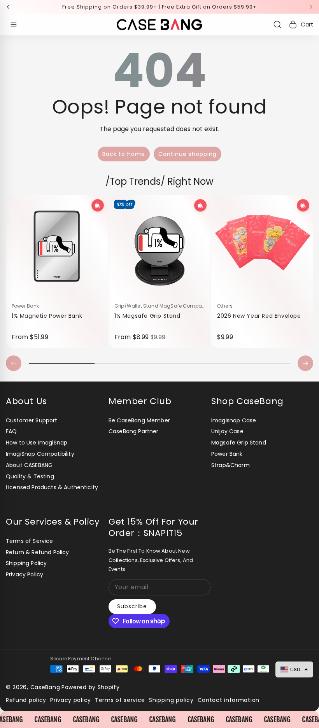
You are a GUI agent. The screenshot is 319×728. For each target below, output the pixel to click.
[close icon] (267, 298)
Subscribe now (216, 412)
